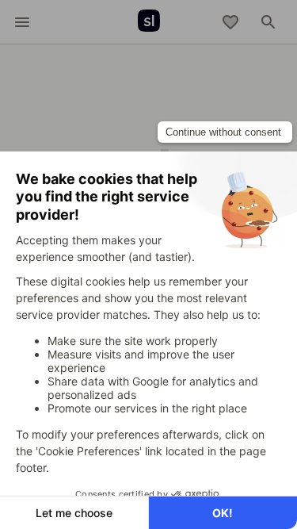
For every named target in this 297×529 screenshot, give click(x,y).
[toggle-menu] (22, 22)
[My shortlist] (230, 22)
